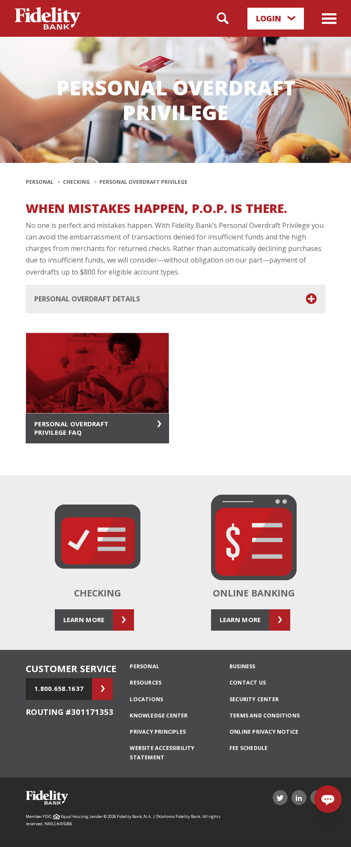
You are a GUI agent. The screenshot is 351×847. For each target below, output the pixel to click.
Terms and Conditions (264, 715)
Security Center (254, 699)
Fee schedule (248, 748)
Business (242, 666)
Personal (40, 182)
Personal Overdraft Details (87, 299)
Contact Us (247, 682)
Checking (76, 182)
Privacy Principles (158, 731)
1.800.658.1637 (58, 688)
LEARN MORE (84, 619)
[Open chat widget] (328, 799)
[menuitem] (174, 666)
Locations (146, 699)
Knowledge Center (158, 715)
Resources (145, 682)
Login (269, 18)
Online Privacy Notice (263, 731)
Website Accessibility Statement (162, 752)
